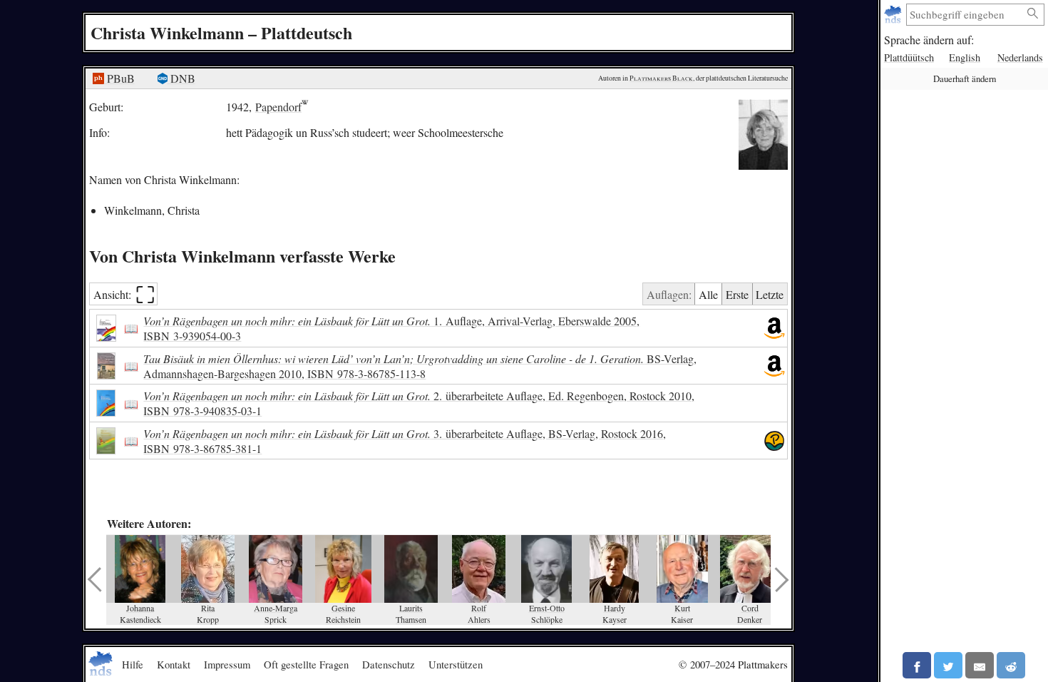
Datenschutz (388, 664)
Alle (708, 294)
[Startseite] (894, 15)
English (964, 57)
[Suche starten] (1033, 14)
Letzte (770, 294)
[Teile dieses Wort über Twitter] (948, 665)
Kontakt (173, 664)
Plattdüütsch (909, 57)
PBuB (119, 78)
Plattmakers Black (661, 78)
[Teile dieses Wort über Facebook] (917, 665)
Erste (737, 294)
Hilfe (132, 664)
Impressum (227, 664)
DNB (181, 78)
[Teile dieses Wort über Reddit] (1011, 665)
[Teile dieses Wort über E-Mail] (979, 665)
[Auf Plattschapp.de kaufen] (774, 440)
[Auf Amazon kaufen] (774, 328)
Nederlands (1020, 57)
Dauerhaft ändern (964, 78)
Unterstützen (455, 664)
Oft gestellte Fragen (306, 664)
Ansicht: (124, 294)
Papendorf (278, 106)
